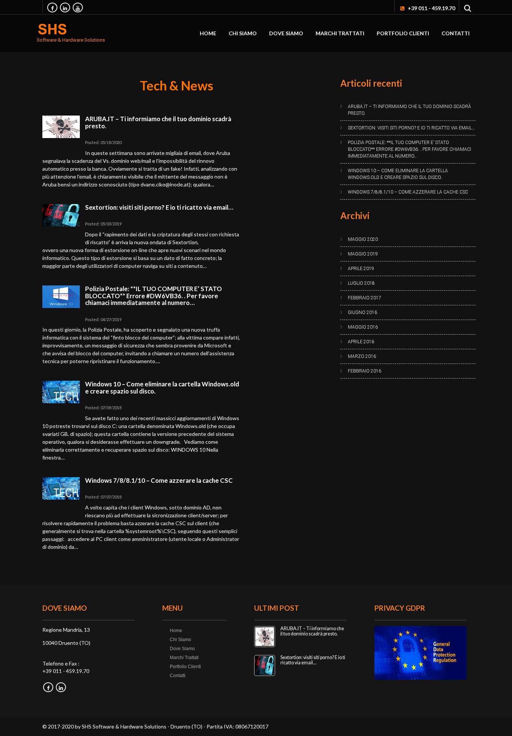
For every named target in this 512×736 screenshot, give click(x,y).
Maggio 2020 (363, 239)
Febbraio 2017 (364, 297)
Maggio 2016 (363, 327)
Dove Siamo (286, 33)
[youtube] (78, 7)
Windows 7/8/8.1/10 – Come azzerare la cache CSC (159, 480)
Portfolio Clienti (403, 33)
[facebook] (52, 7)
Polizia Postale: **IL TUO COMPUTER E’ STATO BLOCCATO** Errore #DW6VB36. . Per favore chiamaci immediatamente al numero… (153, 295)
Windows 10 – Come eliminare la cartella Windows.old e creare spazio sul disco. (162, 387)
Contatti (456, 33)
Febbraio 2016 (364, 371)
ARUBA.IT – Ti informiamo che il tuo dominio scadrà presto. (158, 122)
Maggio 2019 (363, 254)
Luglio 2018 (361, 283)
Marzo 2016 (362, 356)
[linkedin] (65, 7)
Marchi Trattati (340, 33)
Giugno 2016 (362, 312)
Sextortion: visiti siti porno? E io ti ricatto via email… (159, 207)
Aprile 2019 (361, 268)
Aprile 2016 (361, 341)
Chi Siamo (243, 33)
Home (208, 33)
